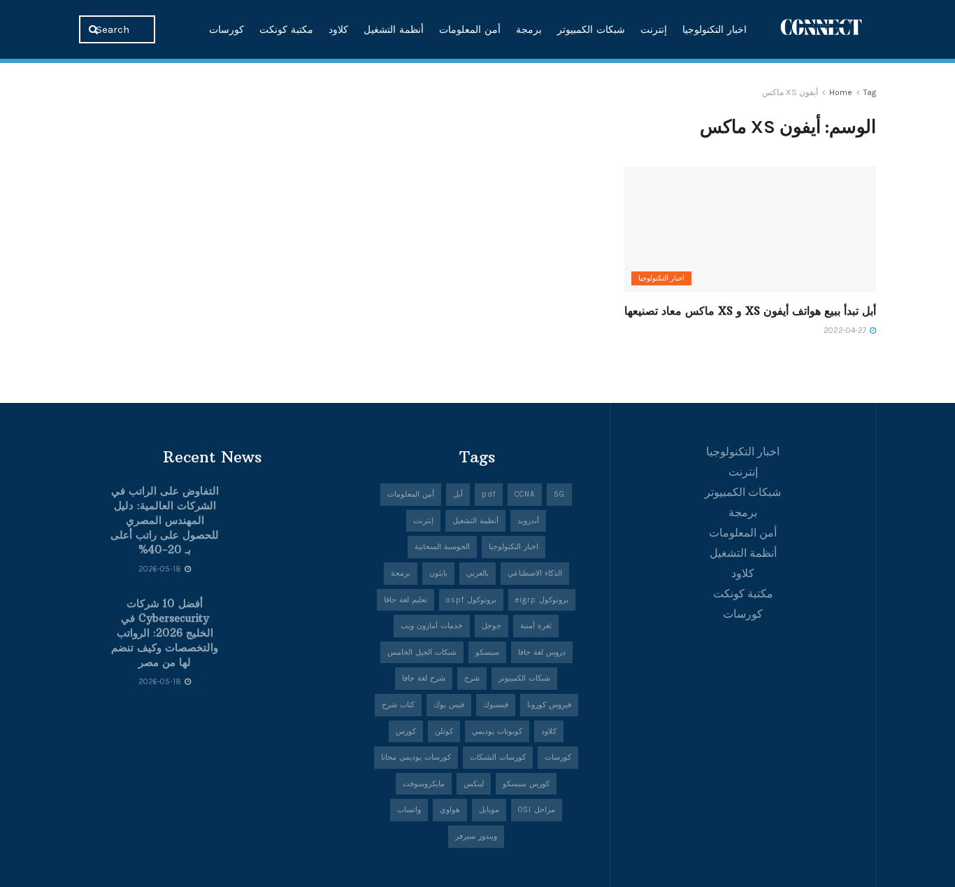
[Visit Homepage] (821, 29)
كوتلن (444, 731)
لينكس (474, 783)
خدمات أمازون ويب (432, 625)
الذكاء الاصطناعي (535, 573)
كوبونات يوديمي (497, 731)
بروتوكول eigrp (541, 599)
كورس (406, 731)
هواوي (450, 809)
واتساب (409, 809)
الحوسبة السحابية (442, 546)
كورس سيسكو (526, 783)
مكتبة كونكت (286, 29)
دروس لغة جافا (542, 652)
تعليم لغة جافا (405, 599)
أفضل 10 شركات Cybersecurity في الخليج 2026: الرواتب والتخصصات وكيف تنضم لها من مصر (164, 633)
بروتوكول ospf (471, 599)
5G (559, 494)
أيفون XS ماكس (790, 92)
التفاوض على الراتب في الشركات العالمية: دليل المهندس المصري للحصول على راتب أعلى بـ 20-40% (164, 520)
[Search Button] (94, 29)
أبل (458, 494)
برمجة (529, 29)
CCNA (525, 494)
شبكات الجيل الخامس (422, 652)
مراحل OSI (536, 809)
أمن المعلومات (470, 29)
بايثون (438, 573)
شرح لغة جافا (423, 678)
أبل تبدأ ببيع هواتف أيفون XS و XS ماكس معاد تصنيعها (750, 311)
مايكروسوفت (424, 783)
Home (840, 92)
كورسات (226, 29)
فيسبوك (495, 704)
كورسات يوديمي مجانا (416, 757)
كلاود (338, 29)
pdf (489, 494)
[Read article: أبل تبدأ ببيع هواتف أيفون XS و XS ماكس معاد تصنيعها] (750, 229)
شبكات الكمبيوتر (591, 29)
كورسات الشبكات (498, 757)
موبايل (489, 809)
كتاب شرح (398, 704)
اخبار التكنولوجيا (714, 29)
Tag (869, 92)
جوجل (491, 625)
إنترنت (653, 29)
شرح (472, 678)
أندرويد (528, 520)
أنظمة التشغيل (394, 29)
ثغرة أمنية (536, 625)
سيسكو (487, 652)
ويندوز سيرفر (476, 836)
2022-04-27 (846, 330)
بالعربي (477, 573)
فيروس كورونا (549, 704)
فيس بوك (448, 704)
